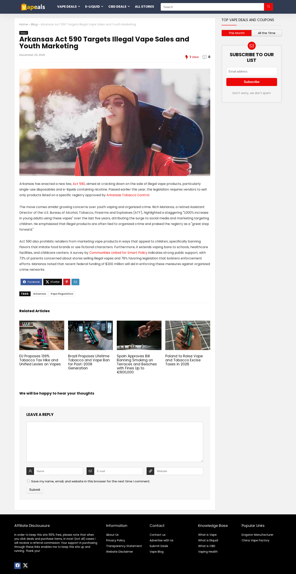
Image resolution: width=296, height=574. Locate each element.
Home (23, 24)
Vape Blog (157, 552)
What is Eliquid (208, 540)
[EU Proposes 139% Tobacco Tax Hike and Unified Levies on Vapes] (41, 323)
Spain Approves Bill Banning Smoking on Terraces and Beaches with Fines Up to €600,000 (137, 364)
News (24, 32)
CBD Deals (117, 6)
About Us (112, 535)
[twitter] (25, 566)
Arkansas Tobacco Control (128, 195)
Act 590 (79, 183)
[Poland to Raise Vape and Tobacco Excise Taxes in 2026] (187, 323)
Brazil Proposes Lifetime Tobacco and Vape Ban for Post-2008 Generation (89, 362)
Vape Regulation (62, 293)
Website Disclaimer (119, 552)
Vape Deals (67, 6)
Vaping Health (208, 552)
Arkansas (39, 293)
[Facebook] (17, 566)
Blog (34, 24)
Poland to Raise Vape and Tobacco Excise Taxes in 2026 (184, 360)
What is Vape (207, 535)
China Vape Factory (255, 540)
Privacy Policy (115, 540)
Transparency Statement (124, 546)
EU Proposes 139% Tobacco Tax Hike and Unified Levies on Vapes (40, 360)
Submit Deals (159, 546)
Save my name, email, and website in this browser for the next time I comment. (90, 481)
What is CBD (206, 546)
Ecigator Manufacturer (257, 535)
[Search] (268, 7)
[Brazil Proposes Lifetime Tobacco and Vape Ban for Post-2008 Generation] (90, 323)
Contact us (158, 535)
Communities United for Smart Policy (118, 252)
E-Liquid (92, 6)
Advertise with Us (161, 540)
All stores (144, 6)
